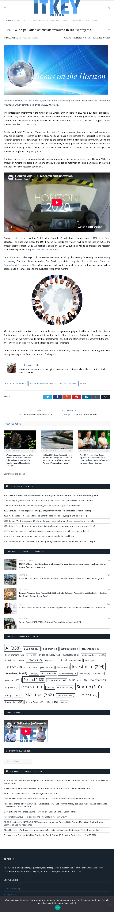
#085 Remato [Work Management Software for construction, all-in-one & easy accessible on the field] (49, 521)
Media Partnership (12, 888)
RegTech (11, 687)
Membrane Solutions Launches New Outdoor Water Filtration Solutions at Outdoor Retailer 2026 (47, 788)
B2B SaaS (31, 648)
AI (13, 648)
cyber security (49, 654)
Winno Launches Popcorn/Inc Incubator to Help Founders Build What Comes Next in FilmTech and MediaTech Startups (20, 460)
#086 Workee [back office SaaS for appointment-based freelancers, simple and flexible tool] (45, 515)
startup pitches (13, 695)
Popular (11, 551)
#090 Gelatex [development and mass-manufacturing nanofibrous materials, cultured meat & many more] (51, 495)
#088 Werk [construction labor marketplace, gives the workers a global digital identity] (42, 505)
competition (70, 648)
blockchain (50, 648)
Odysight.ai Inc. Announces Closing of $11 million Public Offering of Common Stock (40, 811)
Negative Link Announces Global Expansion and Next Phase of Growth (35, 816)
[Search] (109, 8)
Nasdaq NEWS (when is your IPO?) (25, 771)
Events (85, 38)
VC (52, 702)
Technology (104, 38)
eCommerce (77, 38)
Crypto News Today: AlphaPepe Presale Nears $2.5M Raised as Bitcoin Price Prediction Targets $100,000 (50, 798)
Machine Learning (67, 674)
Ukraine (87, 695)
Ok (57, 907)
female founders (71, 660)
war (64, 702)
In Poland (93, 38)
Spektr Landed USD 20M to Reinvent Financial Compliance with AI (50, 622)
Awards (67, 38)
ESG (21, 660)
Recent (25, 551)
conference (90, 648)
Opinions (39, 551)
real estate (98, 680)
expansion (51, 660)
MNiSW (75, 120)
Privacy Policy (10, 894)
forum (32, 667)
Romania (31, 687)
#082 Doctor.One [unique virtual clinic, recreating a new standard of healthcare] (39, 536)
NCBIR (83, 383)
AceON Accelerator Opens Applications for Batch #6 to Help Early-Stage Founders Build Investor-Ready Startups (95, 459)
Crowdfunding (14, 654)
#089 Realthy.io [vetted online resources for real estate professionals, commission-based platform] (48, 500)
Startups (39, 694)
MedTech (84, 674)
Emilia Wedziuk (12, 38)
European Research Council (39, 249)
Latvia (34, 674)
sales (50, 688)
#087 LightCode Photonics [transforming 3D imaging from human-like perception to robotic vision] (47, 510)
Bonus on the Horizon (15, 383)
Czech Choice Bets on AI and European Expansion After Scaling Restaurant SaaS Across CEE (62, 607)
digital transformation (93, 655)
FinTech (15, 667)
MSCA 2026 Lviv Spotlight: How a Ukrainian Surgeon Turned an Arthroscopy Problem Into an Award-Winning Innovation (57, 459)
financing (90, 660)
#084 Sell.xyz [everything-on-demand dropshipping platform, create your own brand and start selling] (49, 526)
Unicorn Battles (13, 702)
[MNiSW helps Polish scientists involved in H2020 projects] (57, 70)
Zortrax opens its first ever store (35, 414)
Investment (88, 666)
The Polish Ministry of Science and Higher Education (30, 100)
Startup (89, 687)
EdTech (10, 660)
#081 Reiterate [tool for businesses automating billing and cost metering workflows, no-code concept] (49, 541)
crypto (31, 655)
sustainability (65, 695)
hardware (62, 667)
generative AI (46, 667)
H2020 (62, 383)
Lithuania (48, 673)
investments (16, 673)
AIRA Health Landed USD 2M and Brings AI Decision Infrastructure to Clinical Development (61, 578)
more (78, 871)
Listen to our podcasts (21, 486)
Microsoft (98, 674)
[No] (110, 904)
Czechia (71, 654)
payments (12, 679)
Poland (34, 679)
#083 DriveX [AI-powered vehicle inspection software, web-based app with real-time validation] (46, 531)
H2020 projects (31, 124)
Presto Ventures (57, 680)
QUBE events (78, 679)
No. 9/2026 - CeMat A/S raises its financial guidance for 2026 (30, 793)
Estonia (34, 660)
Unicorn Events (34, 702)
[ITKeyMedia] (57, 8)
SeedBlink (65, 687)
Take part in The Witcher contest (79, 414)
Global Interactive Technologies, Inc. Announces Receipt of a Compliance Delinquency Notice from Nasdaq (51, 830)
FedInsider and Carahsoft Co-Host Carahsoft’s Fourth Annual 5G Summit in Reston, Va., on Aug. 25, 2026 (50, 835)
